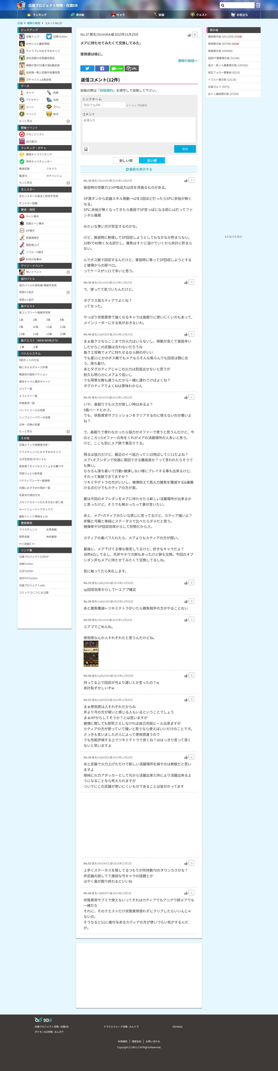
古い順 (152, 160)
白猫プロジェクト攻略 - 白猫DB (53, 5)
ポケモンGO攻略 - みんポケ (49, 1031)
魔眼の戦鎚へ (188, 60)
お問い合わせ (153, 1041)
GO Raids (177, 1026)
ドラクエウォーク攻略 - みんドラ (121, 1026)
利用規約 (122, 1041)
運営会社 (136, 1041)
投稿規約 (106, 90)
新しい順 (125, 160)
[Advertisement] (139, 825)
